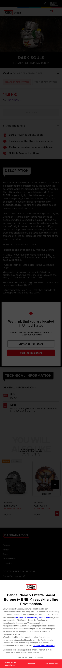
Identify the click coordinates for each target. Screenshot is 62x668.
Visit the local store (31, 352)
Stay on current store (31, 343)
